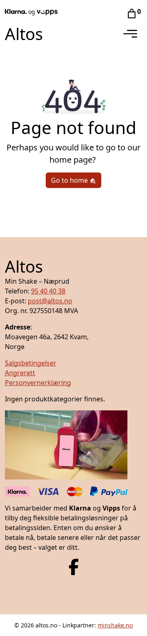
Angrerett (20, 372)
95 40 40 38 (48, 291)
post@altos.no (50, 300)
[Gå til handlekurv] (132, 13)
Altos (24, 33)
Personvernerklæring (38, 382)
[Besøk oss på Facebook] (74, 566)
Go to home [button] (70, 180)
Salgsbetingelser (30, 362)
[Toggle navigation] (130, 34)
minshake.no (115, 625)
